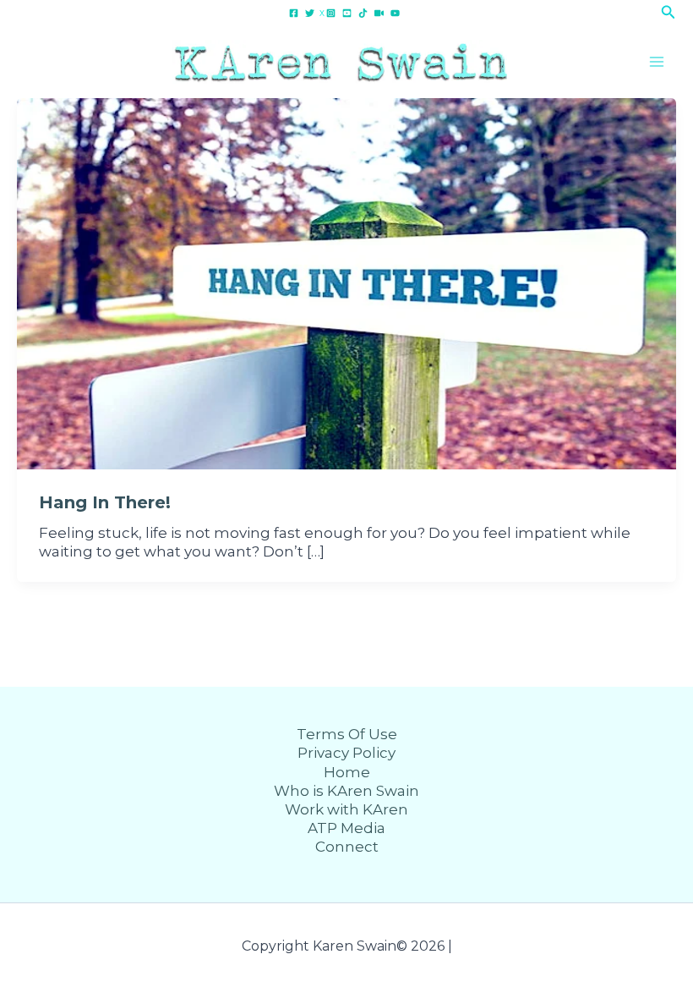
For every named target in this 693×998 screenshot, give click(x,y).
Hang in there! (105, 502)
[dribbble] (397, 13)
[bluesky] (381, 13)
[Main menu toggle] (657, 61)
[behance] (349, 13)
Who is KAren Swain (346, 790)
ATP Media (346, 828)
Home (347, 772)
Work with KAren (346, 809)
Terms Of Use (347, 734)
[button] (668, 13)
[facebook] (296, 13)
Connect (347, 846)
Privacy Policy (346, 752)
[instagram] (333, 13)
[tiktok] (365, 13)
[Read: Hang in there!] (346, 282)
